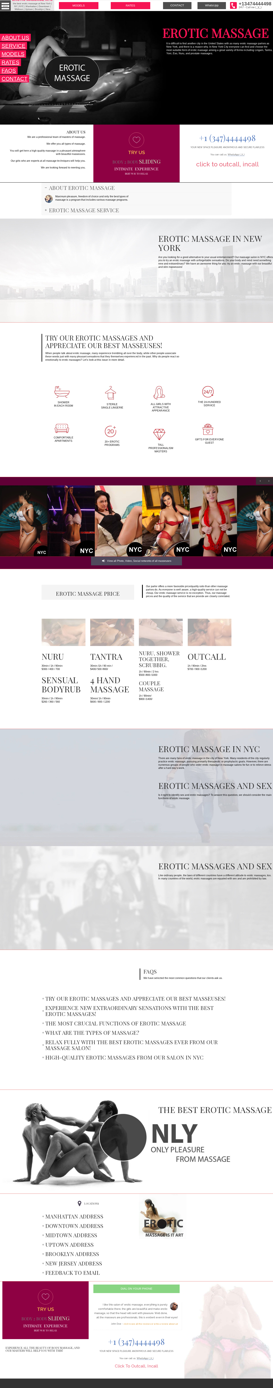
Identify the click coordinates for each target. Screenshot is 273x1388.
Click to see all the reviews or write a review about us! (151, 1324)
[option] (23, 520)
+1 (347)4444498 (227, 137)
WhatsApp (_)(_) (236, 154)
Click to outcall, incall (227, 164)
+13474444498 (255, 5)
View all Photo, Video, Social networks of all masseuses (138, 561)
